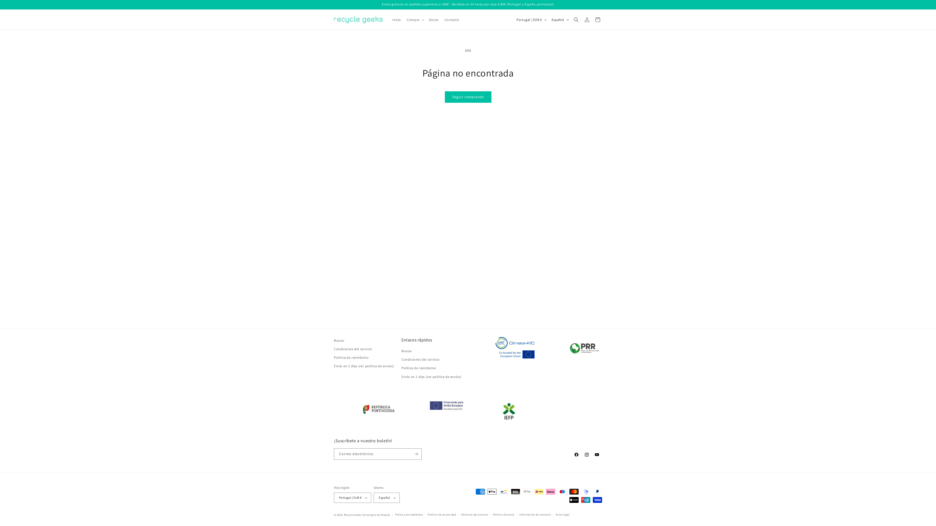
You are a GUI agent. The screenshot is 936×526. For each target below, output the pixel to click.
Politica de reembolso (351, 357)
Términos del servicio (474, 514)
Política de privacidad (442, 514)
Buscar (339, 340)
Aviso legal (563, 514)
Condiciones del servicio (353, 349)
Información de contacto (535, 514)
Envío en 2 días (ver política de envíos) (364, 366)
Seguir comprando (468, 96)
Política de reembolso (409, 514)
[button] (415, 20)
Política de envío (504, 514)
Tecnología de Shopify (376, 515)
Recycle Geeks (352, 515)
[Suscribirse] (416, 454)
